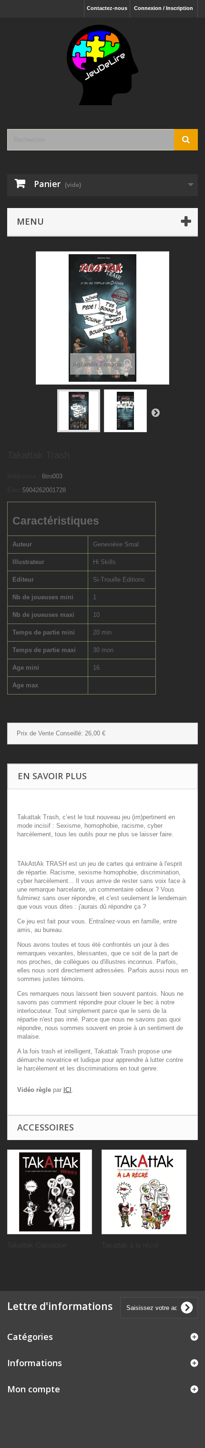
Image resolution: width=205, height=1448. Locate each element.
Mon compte (33, 1389)
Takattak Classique (36, 1245)
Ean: (13, 490)
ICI (67, 1089)
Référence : (23, 476)
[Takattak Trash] (79, 411)
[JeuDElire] (102, 65)
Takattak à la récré (130, 1245)
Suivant (155, 412)
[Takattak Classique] (49, 1192)
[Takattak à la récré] (144, 1192)
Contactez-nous (107, 8)
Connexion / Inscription (163, 8)
